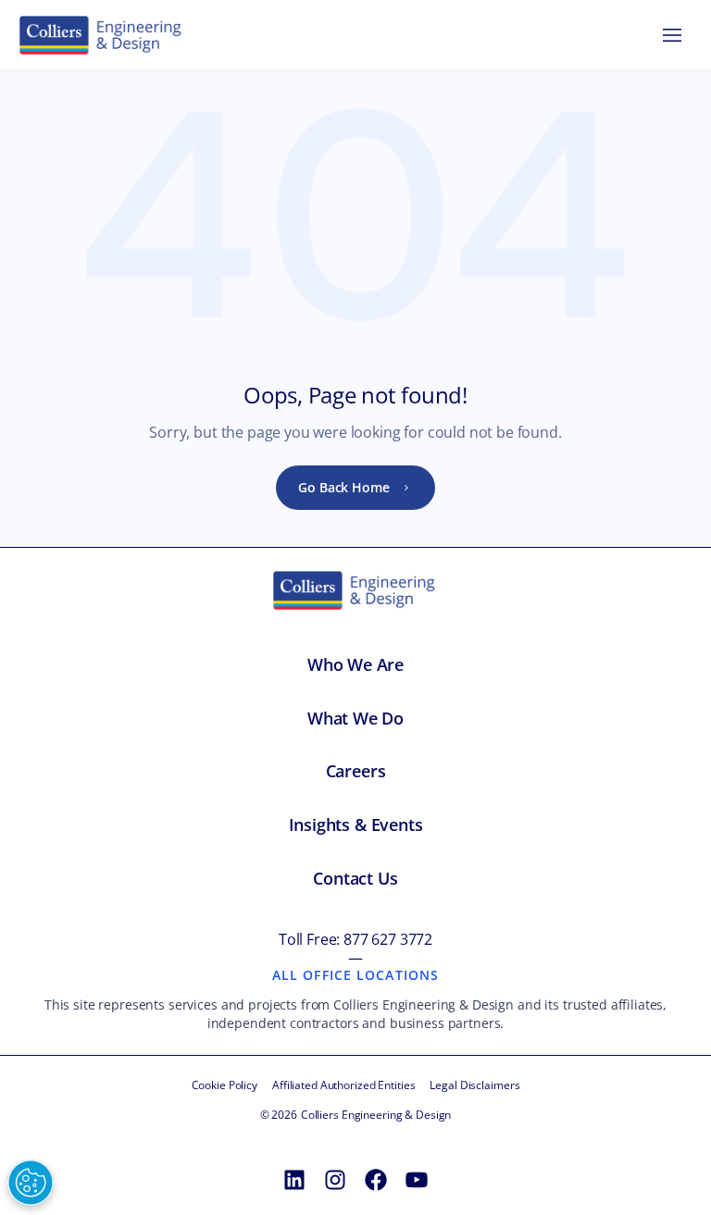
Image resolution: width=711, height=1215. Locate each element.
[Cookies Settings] (30, 1182)
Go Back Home (343, 487)
